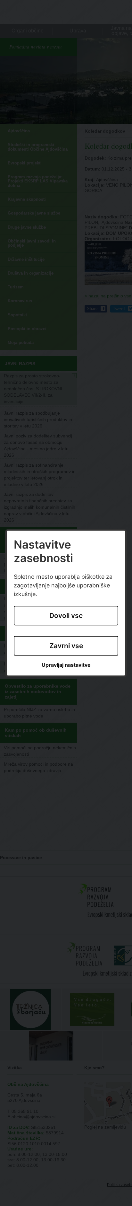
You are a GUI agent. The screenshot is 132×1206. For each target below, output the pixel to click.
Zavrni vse (66, 646)
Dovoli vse (66, 616)
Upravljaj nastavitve (66, 665)
